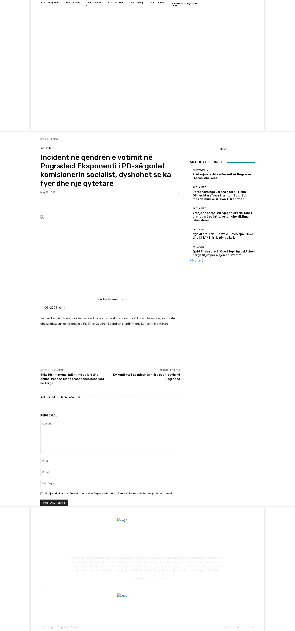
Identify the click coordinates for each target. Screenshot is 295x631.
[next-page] (44, 408)
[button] (250, 125)
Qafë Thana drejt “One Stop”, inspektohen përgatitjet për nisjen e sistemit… (224, 253)
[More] (81, 205)
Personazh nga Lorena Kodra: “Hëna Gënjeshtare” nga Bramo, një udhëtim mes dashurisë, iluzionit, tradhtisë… (110, 393)
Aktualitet (110, 381)
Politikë (55, 139)
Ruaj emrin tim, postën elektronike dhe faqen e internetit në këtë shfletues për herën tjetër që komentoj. (110, 493)
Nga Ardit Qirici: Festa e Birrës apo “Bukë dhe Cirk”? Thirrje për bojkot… (223, 235)
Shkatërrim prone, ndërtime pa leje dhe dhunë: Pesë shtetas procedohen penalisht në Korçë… (72, 379)
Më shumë (196, 260)
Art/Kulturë (63, 388)
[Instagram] (252, 4)
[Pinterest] (63, 205)
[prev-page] (41, 408)
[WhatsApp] (72, 205)
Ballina (44, 139)
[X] (54, 205)
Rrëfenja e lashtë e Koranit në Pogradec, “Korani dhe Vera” (63, 396)
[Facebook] (247, 4)
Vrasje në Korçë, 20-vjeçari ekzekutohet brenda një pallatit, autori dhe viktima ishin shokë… (157, 394)
